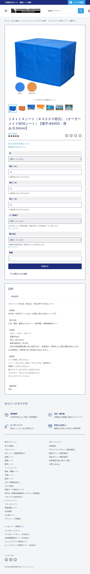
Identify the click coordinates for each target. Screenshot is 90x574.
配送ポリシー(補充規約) (58, 453)
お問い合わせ (54, 464)
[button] (13, 136)
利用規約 (52, 446)
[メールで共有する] (80, 135)
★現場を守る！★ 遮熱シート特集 (18, 2)
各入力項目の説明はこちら (18, 144)
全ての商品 (9, 446)
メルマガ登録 (78, 2)
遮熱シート (9, 457)
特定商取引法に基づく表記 (59, 460)
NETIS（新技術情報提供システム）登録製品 (22, 493)
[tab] (14, 296)
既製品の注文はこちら (17, 147)
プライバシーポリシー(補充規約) (62, 449)
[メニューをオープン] (6, 11)
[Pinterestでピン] (71, 135)
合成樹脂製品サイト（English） (17, 538)
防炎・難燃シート (12, 471)
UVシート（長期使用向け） (15, 453)
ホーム (7, 21)
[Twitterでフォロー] (6, 559)
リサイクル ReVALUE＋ (14, 497)
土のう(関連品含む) (12, 482)
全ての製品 (15, 21)
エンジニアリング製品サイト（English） (21, 545)
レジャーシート (11, 500)
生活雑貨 (8, 511)
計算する (45, 266)
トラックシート (11, 504)
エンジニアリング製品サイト (16, 541)
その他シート (10, 515)
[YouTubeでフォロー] (15, 559)
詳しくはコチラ (13, 228)
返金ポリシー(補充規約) (58, 457)
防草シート (9, 464)
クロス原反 (9, 486)
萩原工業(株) (12, 134)
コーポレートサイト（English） (17, 534)
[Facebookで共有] (66, 135)
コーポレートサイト (13, 530)
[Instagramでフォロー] (10, 559)
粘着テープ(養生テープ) (14, 489)
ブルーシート (10, 449)
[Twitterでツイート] (75, 135)
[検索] (81, 10)
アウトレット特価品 (13, 519)
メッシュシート (11, 468)
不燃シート (9, 475)
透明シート (9, 460)
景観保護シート (11, 508)
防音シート (9, 479)
